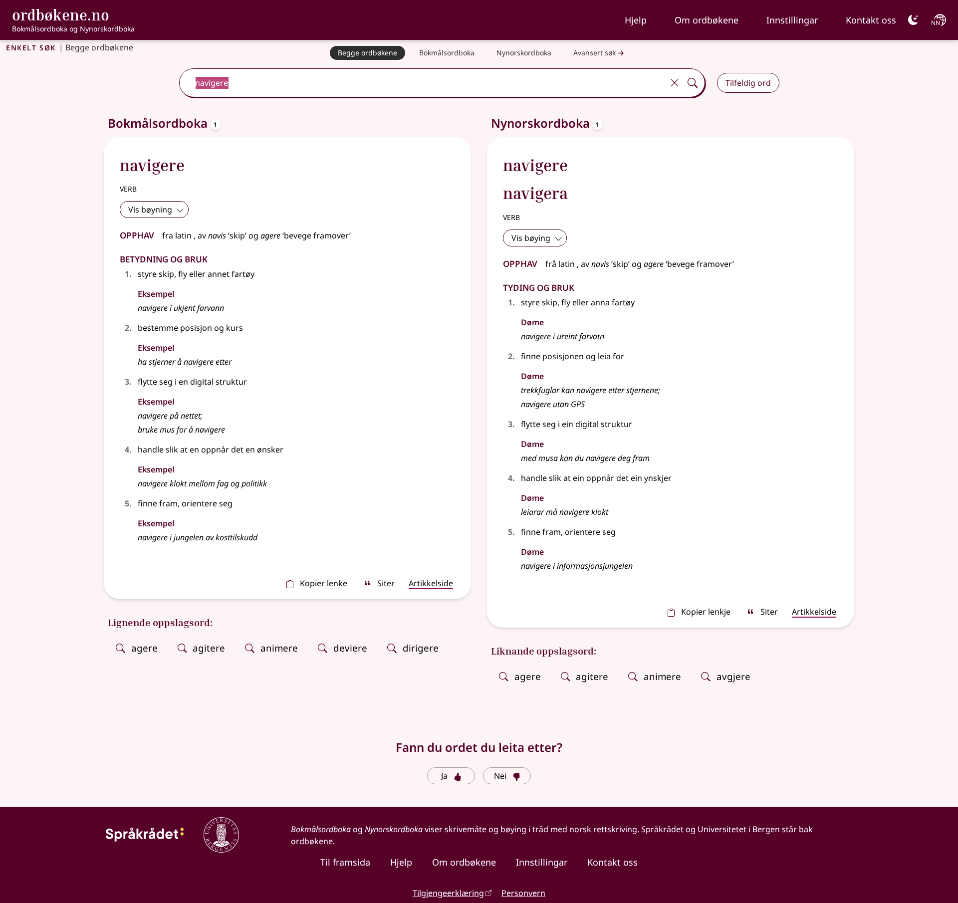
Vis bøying (530, 237)
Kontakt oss (871, 20)
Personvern (523, 893)
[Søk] (693, 83)
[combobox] (422, 83)
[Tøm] (675, 83)
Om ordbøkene (706, 20)
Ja (444, 775)
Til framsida (345, 862)
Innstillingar (792, 20)
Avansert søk (594, 52)
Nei (500, 775)
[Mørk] (913, 20)
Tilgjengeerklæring (448, 893)
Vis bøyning (150, 209)
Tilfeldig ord (748, 82)
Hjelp (636, 20)
